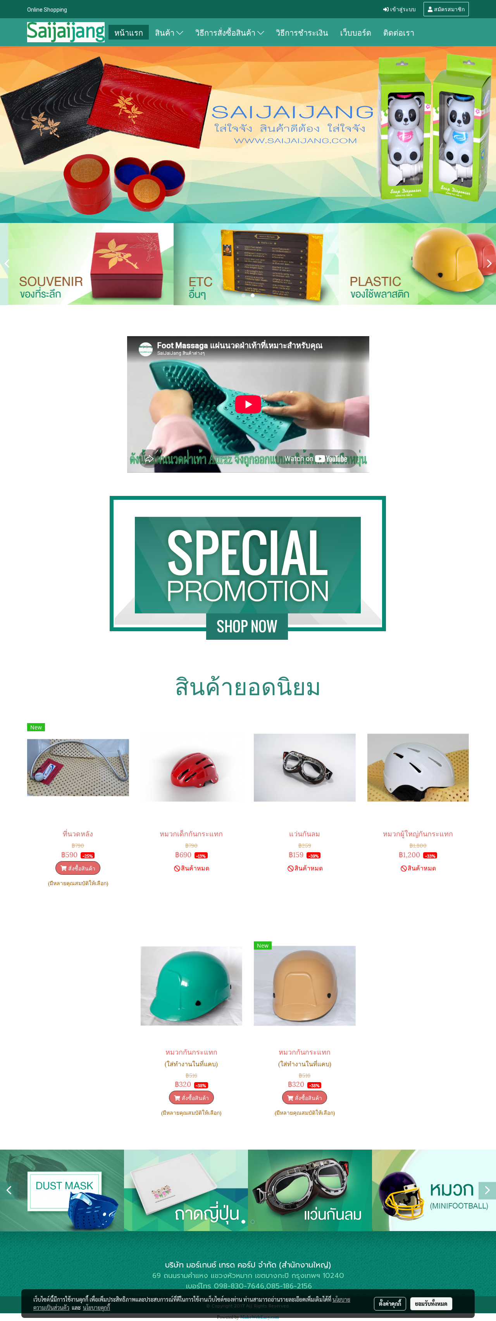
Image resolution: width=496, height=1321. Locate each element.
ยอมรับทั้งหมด (431, 1303)
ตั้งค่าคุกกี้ (390, 1303)
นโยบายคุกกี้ (96, 1307)
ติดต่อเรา (398, 32)
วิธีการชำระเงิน (302, 32)
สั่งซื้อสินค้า (81, 868)
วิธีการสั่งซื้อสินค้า (226, 32)
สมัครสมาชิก (448, 9)
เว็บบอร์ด (355, 32)
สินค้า (165, 32)
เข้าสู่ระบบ (402, 9)
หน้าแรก (128, 32)
